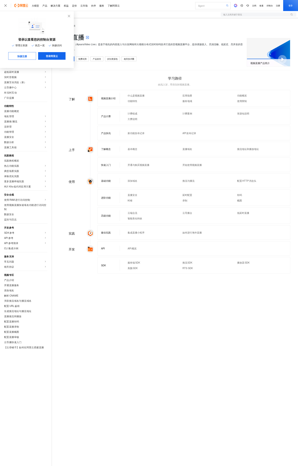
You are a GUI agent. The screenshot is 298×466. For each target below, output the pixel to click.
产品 (44, 5)
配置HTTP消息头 (246, 180)
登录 (291, 5)
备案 (261, 5)
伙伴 (93, 5)
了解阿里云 (114, 5)
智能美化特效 (135, 218)
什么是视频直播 (136, 95)
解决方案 (55, 5)
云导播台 (187, 213)
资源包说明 (243, 113)
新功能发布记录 (136, 133)
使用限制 (242, 101)
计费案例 (187, 113)
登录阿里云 (52, 56)
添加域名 (132, 180)
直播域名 (187, 149)
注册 (278, 5)
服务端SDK (134, 262)
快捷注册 (22, 56)
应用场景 (187, 95)
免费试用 (82, 58)
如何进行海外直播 (192, 232)
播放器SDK (243, 262)
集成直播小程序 (136, 232)
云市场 (84, 5)
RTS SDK (187, 268)
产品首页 (97, 58)
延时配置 (187, 195)
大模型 (35, 5)
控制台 (270, 5)
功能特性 (132, 101)
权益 (66, 5)
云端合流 (132, 213)
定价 (74, 5)
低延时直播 (243, 213)
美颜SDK (133, 268)
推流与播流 (188, 180)
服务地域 (187, 101)
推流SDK (187, 262)
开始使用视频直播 (192, 165)
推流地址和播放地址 (248, 149)
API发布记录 (189, 133)
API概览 (132, 248)
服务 (101, 5)
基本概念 (132, 149)
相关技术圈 (129, 58)
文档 (254, 5)
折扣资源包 (112, 58)
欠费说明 (132, 119)
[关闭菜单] (5, 5)
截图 (239, 200)
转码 (239, 195)
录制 (184, 200)
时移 (130, 200)
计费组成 (132, 113)
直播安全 (132, 195)
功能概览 (242, 95)
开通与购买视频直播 (138, 165)
